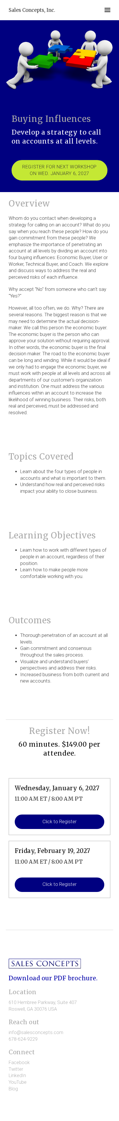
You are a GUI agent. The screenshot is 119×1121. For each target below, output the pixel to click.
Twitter (16, 1069)
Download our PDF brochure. (53, 978)
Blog (13, 1089)
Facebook (19, 1062)
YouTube (18, 1082)
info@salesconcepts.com (36, 1032)
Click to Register (59, 821)
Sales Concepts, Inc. (32, 10)
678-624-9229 (23, 1039)
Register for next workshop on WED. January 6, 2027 (59, 170)
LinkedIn (17, 1075)
